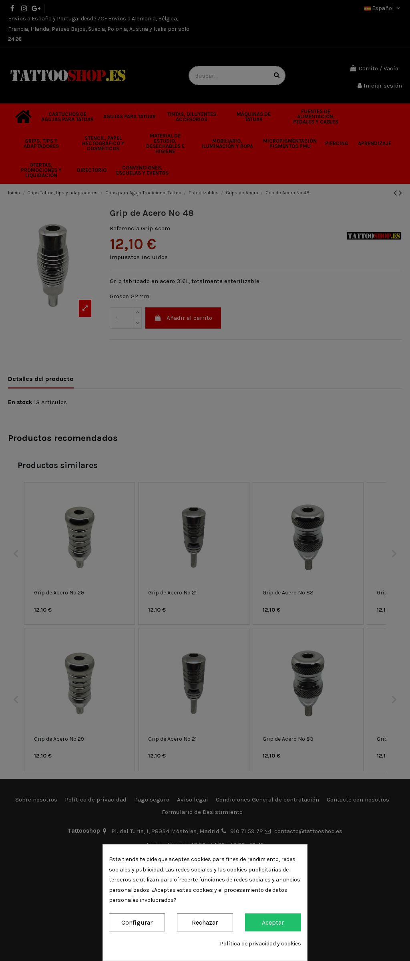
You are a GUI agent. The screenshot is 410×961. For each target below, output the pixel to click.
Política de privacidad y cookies (260, 943)
